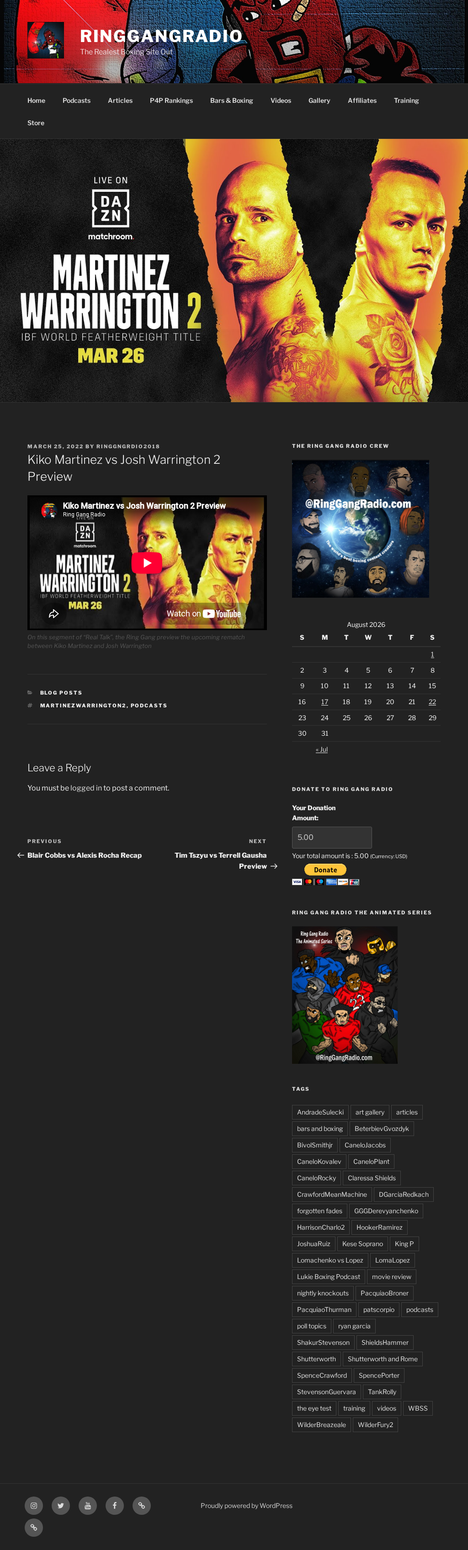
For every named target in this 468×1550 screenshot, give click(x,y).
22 (432, 702)
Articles (120, 100)
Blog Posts (61, 693)
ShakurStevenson (323, 1342)
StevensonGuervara (326, 1392)
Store (35, 123)
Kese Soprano (362, 1243)
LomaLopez (392, 1260)
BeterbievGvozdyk (382, 1128)
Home (36, 100)
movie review (391, 1276)
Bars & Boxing (231, 100)
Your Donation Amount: (313, 813)
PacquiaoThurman (324, 1309)
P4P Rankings (171, 100)
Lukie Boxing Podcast (328, 1276)
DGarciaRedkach (404, 1194)
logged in (86, 788)
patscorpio (378, 1309)
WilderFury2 (375, 1424)
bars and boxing (320, 1128)
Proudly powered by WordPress (246, 1505)
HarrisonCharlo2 (321, 1227)
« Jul (322, 749)
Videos (281, 100)
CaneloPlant (371, 1161)
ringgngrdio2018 (128, 446)
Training (406, 100)
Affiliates (362, 100)
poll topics (311, 1326)
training (354, 1408)
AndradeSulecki (320, 1112)
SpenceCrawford (322, 1375)
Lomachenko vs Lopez (330, 1260)
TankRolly (382, 1392)
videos (386, 1408)
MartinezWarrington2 (83, 705)
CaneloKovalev (319, 1161)
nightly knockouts (323, 1293)
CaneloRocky (316, 1178)
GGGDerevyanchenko (386, 1211)
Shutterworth (316, 1359)
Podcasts (76, 100)
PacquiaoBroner (385, 1293)
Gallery (319, 100)
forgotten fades (319, 1211)
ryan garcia (354, 1326)
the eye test (314, 1408)
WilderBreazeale (321, 1424)
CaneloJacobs (365, 1145)
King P (404, 1243)
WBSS (418, 1408)
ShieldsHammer (385, 1342)
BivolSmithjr (315, 1145)
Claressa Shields (372, 1178)
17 (324, 702)
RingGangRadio (162, 36)
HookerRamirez (379, 1227)
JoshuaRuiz (313, 1243)
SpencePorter (379, 1375)
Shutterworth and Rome (383, 1359)
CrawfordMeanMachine (332, 1194)
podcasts (149, 705)
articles (407, 1112)
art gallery (370, 1112)
